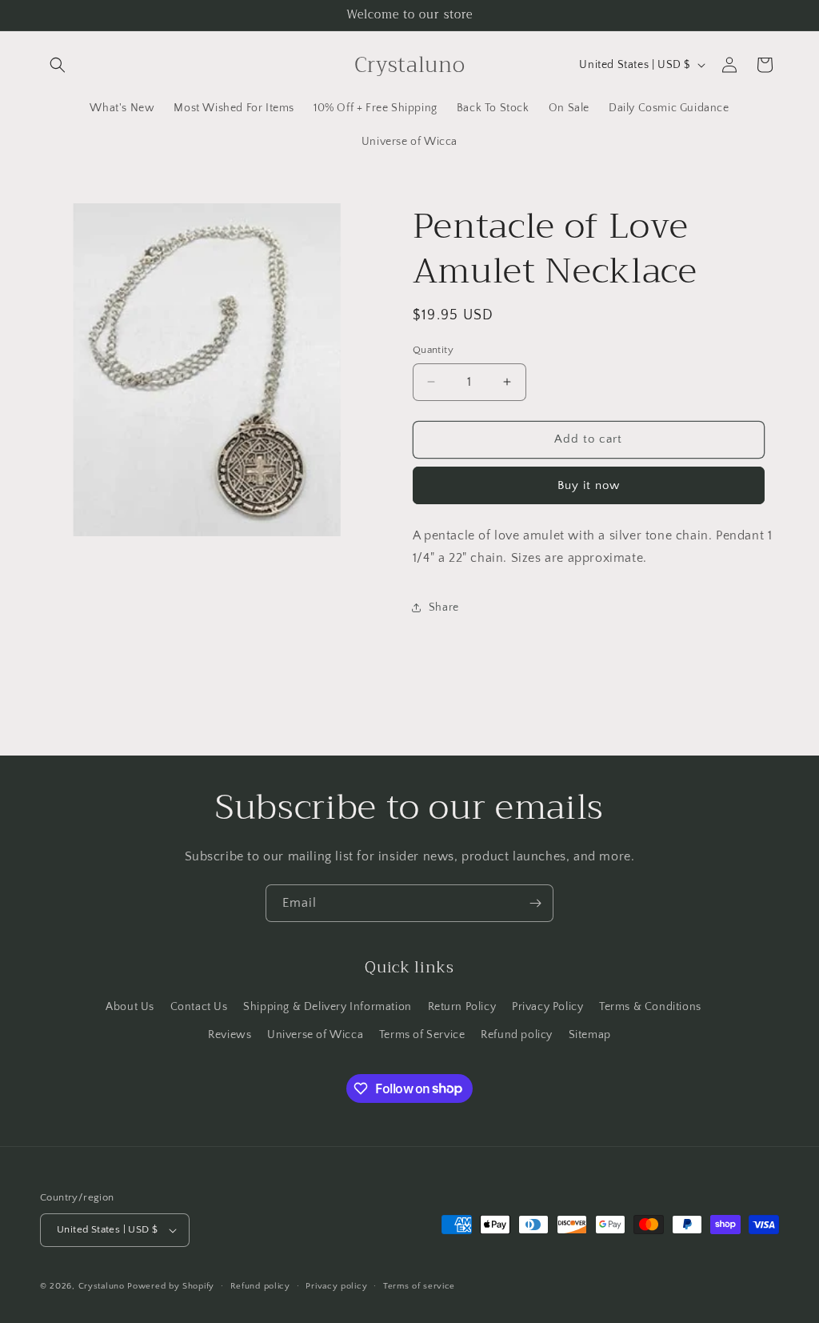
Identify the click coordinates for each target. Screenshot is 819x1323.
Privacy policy (336, 1286)
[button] (57, 64)
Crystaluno (101, 1286)
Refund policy (517, 1034)
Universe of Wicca (315, 1034)
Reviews (229, 1034)
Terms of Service (422, 1034)
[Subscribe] (535, 903)
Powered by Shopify (170, 1286)
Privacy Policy (547, 1006)
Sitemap (590, 1034)
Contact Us (199, 1006)
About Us (130, 1006)
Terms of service (419, 1286)
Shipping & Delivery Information (327, 1006)
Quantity (433, 349)
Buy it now (588, 485)
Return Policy (462, 1006)
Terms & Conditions (650, 1006)
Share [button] (444, 607)
